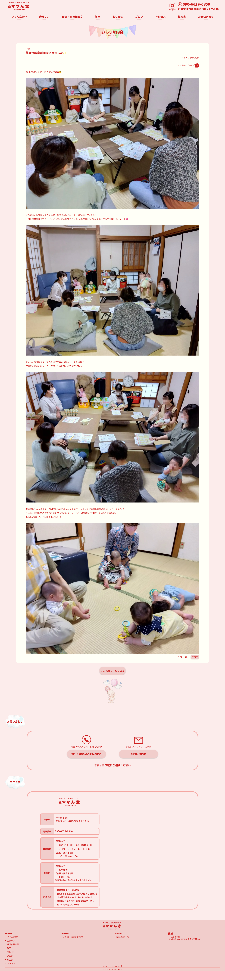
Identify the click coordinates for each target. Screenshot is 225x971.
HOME (8, 933)
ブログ (195, 657)
